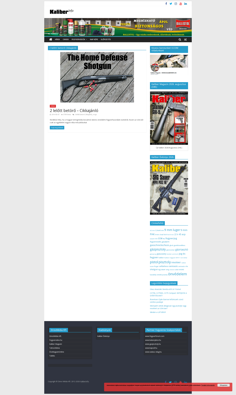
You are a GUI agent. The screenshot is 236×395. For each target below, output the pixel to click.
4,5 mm (152, 230)
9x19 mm (171, 235)
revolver (176, 262)
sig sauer (161, 269)
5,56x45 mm (159, 230)
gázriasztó (181, 249)
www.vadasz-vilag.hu (153, 352)
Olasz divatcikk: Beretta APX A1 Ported (165, 289)
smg (167, 269)
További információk (208, 385)
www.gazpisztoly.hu (153, 344)
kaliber (161, 257)
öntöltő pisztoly (162, 275)
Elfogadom (223, 385)
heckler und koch (172, 254)
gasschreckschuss (159, 245)
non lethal (183, 258)
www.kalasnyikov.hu (153, 340)
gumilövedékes (179, 245)
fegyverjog (171, 238)
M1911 (178, 258)
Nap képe (94, 39)
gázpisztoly (158, 249)
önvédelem (177, 273)
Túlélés (52, 356)
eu (164, 238)
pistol (154, 262)
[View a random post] (185, 39)
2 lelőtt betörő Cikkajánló (83, 114)
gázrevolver (170, 250)
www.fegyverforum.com (154, 336)
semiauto (173, 266)
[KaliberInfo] (50, 39)
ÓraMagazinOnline (56, 352)
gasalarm (165, 241)
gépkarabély (161, 254)
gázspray (153, 254)
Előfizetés (106, 39)
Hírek (57, 39)
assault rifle (153, 239)
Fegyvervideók (78, 39)
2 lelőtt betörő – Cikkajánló (74, 110)
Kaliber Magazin (55, 344)
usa (176, 269)
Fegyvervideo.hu (55, 340)
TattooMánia (54, 348)
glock (171, 245)
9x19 (165, 235)
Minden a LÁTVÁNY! (158, 312)
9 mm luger (172, 230)
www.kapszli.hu (151, 348)
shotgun (154, 269)
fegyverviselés (155, 242)
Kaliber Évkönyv (103, 336)
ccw (160, 238)
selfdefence (164, 266)
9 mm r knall (159, 235)
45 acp (182, 234)
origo (95, 114)
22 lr (176, 234)
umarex (172, 269)
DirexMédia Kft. (55, 336)
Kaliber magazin (169, 258)
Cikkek (66, 39)
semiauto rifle (183, 266)
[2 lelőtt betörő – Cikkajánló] (97, 53)
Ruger (156, 266)
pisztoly (165, 262)
